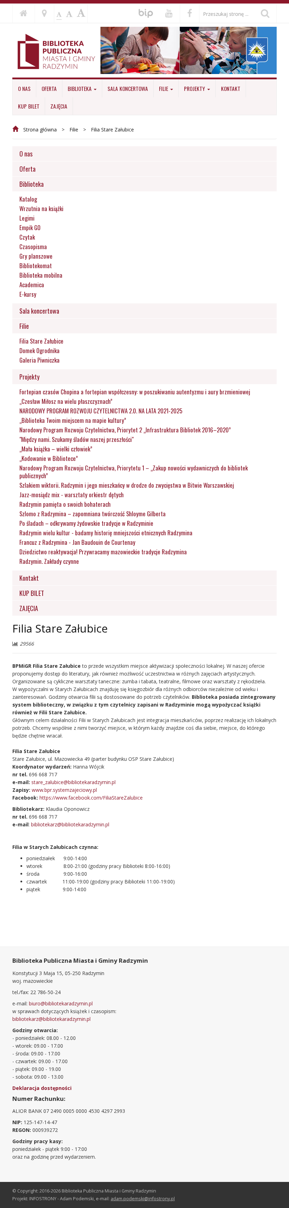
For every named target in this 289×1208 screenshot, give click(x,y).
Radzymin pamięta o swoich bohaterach (65, 504)
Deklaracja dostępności (42, 1088)
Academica (31, 285)
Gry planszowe (36, 256)
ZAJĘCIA (58, 106)
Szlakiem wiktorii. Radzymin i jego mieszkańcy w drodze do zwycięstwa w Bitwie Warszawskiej (126, 485)
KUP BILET (28, 106)
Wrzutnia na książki (41, 208)
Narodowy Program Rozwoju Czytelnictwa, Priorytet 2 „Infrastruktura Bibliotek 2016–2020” (125, 430)
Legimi (27, 218)
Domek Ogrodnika (39, 351)
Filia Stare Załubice (112, 129)
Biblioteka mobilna (40, 275)
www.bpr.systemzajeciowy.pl (64, 790)
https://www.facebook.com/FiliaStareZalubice (91, 797)
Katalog (28, 199)
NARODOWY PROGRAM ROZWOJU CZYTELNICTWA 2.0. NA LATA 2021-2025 (100, 411)
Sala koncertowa (127, 88)
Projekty (195, 88)
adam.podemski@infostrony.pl (143, 1199)
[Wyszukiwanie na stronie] (265, 14)
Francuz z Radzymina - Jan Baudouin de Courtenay (77, 542)
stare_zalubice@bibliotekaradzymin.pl (73, 782)
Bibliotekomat (35, 266)
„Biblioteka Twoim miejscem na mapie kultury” (72, 420)
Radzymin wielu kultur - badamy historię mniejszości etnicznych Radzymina (105, 533)
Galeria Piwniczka (39, 360)
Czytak (27, 237)
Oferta (49, 88)
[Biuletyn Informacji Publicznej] (146, 13)
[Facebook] (189, 14)
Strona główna (40, 129)
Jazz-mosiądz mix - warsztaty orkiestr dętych (71, 495)
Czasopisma (33, 247)
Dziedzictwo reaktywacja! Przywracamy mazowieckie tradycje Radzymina (103, 552)
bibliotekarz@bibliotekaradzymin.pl (70, 824)
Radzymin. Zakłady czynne (49, 561)
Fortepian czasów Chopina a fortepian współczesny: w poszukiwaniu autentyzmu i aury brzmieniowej (134, 392)
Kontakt (230, 88)
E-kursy (27, 294)
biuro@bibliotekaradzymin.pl (61, 1003)
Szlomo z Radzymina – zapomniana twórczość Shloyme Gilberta (92, 514)
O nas (24, 88)
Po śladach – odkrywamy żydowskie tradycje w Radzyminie (86, 523)
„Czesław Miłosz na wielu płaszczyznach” (65, 401)
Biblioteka (80, 88)
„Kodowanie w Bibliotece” (48, 458)
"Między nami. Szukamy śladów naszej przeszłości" (76, 439)
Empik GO (30, 228)
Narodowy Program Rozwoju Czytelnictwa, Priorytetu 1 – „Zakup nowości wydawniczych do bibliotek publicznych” (133, 472)
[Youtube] (169, 14)
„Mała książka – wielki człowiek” (55, 449)
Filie (164, 88)
